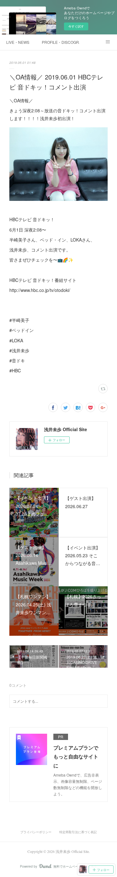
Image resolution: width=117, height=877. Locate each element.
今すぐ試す (76, 26)
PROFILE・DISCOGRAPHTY (60, 42)
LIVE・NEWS (17, 42)
